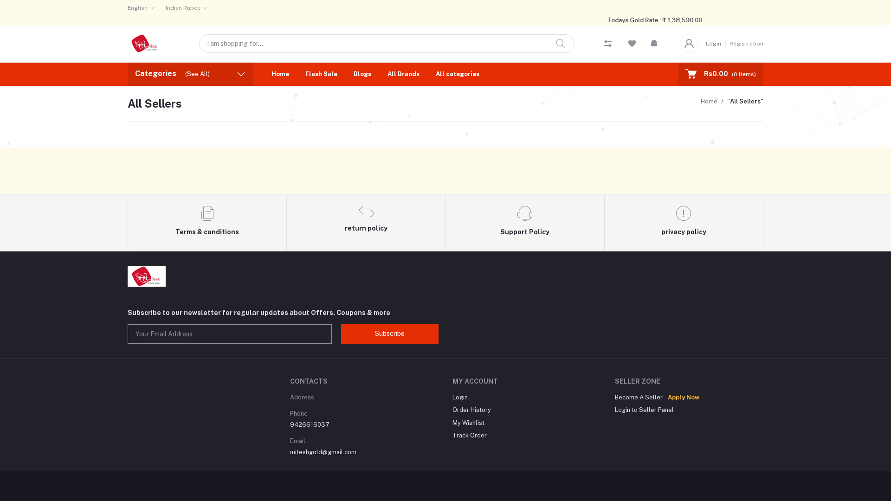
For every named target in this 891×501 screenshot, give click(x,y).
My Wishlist (468, 422)
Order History (471, 409)
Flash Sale (321, 74)
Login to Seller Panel (644, 409)
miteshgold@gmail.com (323, 452)
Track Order (469, 435)
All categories (457, 74)
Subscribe (390, 333)
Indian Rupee (183, 8)
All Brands (403, 74)
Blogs (362, 74)
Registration (746, 43)
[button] (654, 43)
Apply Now (683, 397)
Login (713, 43)
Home (280, 74)
